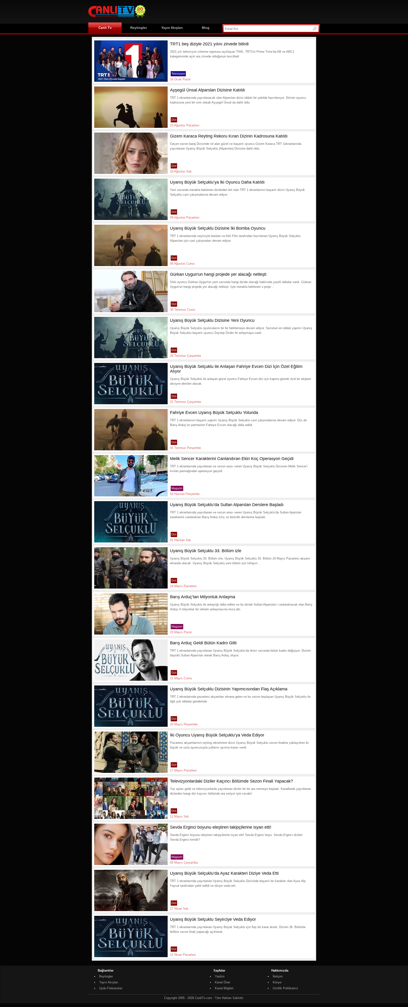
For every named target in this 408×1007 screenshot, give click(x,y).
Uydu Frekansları (111, 988)
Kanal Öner (222, 982)
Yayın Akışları (172, 28)
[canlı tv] (116, 19)
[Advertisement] (234, 11)
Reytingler (138, 28)
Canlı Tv (105, 28)
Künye (277, 982)
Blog (205, 28)
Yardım (220, 976)
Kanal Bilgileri (224, 988)
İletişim (278, 976)
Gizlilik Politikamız (285, 988)
